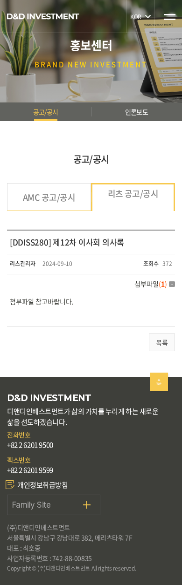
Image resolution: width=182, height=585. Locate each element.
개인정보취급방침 (42, 485)
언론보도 (136, 111)
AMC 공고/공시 (49, 197)
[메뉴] (168, 10)
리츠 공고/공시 (133, 193)
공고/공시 (45, 111)
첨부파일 (150, 283)
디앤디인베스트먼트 (43, 16)
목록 (162, 342)
